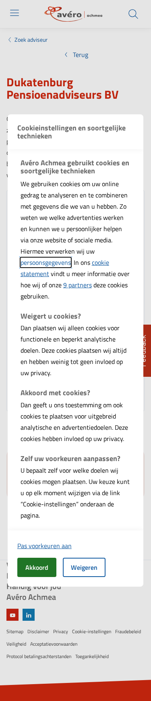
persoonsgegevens (46, 262)
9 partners (77, 285)
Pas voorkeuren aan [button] (44, 546)
